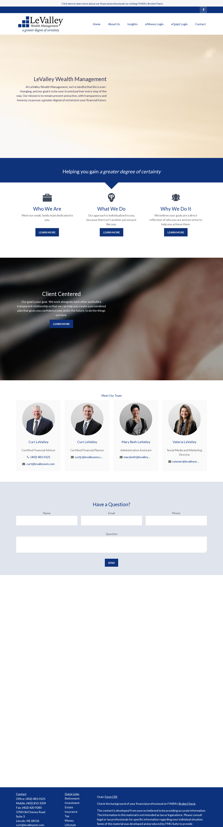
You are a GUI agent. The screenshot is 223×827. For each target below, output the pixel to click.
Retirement (72, 798)
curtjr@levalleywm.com (89, 457)
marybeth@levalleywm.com (138, 457)
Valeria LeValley (184, 442)
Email (111, 513)
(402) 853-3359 (36, 803)
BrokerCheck (186, 803)
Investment (72, 803)
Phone (176, 513)
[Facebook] (203, 10)
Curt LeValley (38, 442)
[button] (96, 24)
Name (47, 513)
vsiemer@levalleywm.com (186, 461)
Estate (69, 807)
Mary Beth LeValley (136, 442)
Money (69, 820)
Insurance (71, 811)
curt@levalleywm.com (40, 464)
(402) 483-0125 (40, 457)
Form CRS (111, 797)
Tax (67, 816)
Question (112, 534)
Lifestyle (70, 825)
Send (111, 562)
